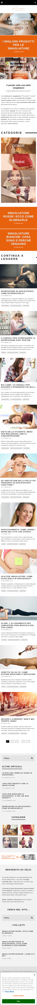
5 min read (23, 352)
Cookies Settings (18, 995)
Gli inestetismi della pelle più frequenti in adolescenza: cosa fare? (18, 483)
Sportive (4, 639)
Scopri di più (18, 146)
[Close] (34, 975)
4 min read (26, 305)
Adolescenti (5, 305)
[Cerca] (35, 2)
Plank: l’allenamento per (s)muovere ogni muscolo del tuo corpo (17, 625)
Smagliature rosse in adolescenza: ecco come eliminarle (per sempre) (14, 943)
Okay (18, 1001)
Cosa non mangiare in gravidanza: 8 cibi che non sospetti (15, 795)
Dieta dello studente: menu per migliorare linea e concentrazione (17, 434)
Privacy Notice (9, 991)
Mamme (4, 352)
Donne (3, 544)
